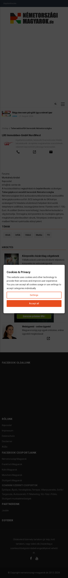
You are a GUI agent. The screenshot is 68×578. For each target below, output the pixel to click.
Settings (34, 295)
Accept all (34, 303)
